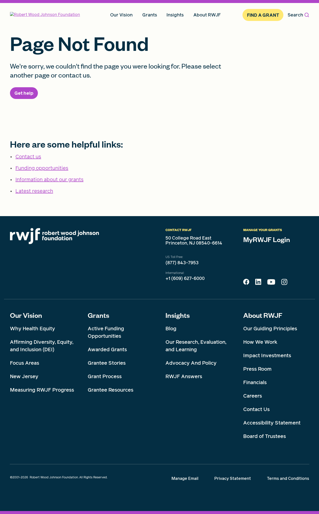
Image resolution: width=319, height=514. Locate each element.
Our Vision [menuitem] (121, 15)
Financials (255, 382)
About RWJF (262, 315)
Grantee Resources (110, 389)
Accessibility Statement (272, 422)
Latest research (34, 190)
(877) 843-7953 (182, 262)
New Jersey (24, 376)
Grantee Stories (107, 362)
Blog (170, 328)
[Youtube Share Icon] (271, 282)
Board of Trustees (264, 436)
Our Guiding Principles (270, 328)
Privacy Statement (232, 478)
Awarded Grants (107, 349)
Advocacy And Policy (191, 362)
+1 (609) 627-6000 (185, 278)
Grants (98, 315)
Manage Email (184, 478)
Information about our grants (49, 179)
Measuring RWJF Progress (42, 389)
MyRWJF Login (266, 239)
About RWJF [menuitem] (207, 15)
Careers (252, 395)
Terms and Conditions (288, 478)
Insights (177, 315)
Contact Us (256, 409)
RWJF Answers (183, 376)
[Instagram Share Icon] (284, 283)
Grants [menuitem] (149, 15)
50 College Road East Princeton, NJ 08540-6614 (193, 241)
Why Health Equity (32, 328)
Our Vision (26, 315)
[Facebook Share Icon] (246, 283)
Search (295, 15)
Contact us (28, 156)
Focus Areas (24, 362)
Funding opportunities (41, 168)
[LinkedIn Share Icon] (258, 283)
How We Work (260, 342)
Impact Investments (267, 355)
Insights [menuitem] (175, 15)
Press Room (257, 368)
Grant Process (105, 376)
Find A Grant (263, 15)
